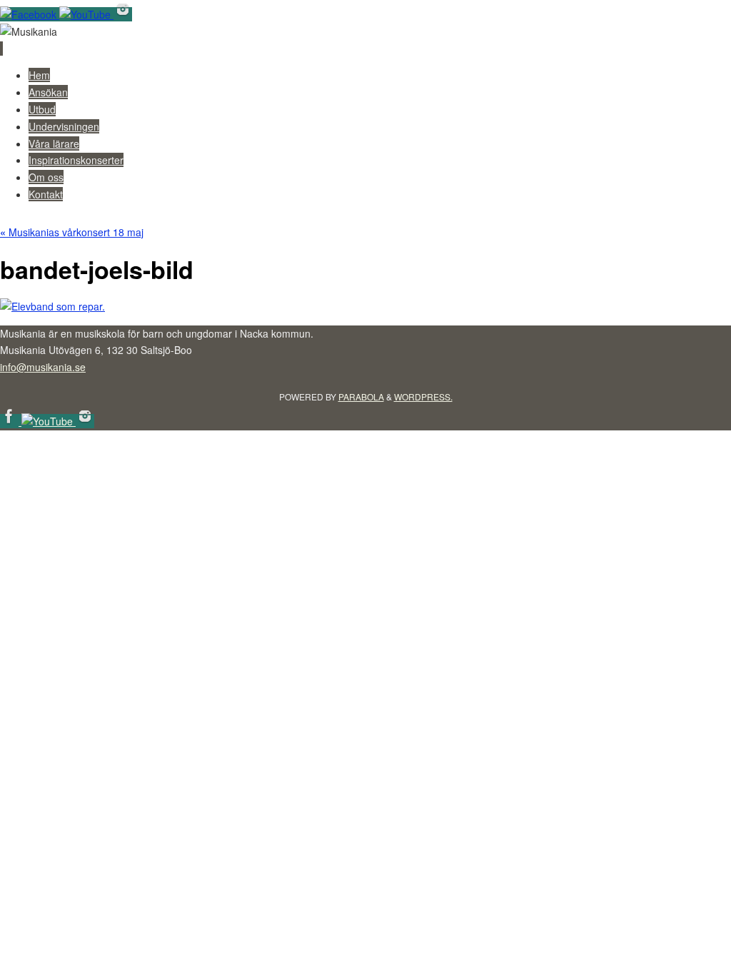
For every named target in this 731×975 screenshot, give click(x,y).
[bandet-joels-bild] (52, 306)
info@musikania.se (43, 367)
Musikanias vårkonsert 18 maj (71, 232)
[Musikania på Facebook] (29, 14)
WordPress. (423, 396)
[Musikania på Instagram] (123, 14)
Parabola (361, 396)
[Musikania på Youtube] (86, 14)
